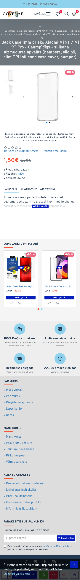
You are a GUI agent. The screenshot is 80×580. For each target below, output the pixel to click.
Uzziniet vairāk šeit (17, 574)
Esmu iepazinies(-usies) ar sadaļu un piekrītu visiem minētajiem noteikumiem (40, 548)
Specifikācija (28, 189)
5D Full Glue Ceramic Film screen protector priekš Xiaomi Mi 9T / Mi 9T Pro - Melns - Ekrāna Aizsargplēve (59, 286)
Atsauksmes (47, 189)
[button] (23, 97)
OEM (21, 174)
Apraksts (11, 189)
